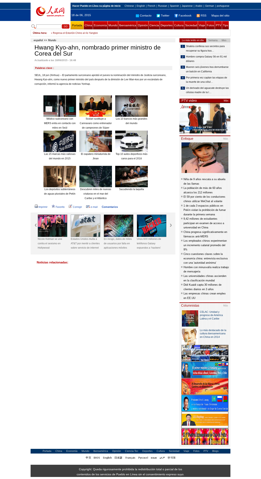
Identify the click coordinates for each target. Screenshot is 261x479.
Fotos (210, 25)
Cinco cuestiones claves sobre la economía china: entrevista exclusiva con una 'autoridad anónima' (206, 258)
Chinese (129, 5)
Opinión (143, 25)
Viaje (202, 25)
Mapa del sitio (220, 15)
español (38, 40)
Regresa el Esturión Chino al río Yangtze (75, 31)
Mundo (112, 25)
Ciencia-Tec (131, 451)
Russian (162, 5)
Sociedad (191, 25)
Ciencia (154, 25)
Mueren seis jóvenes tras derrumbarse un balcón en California (207, 69)
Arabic (198, 5)
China (88, 25)
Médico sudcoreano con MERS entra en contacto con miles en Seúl (60, 123)
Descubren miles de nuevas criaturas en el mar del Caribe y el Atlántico (95, 193)
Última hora (39, 33)
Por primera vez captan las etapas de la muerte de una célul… (206, 80)
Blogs (215, 451)
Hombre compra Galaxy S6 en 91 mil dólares (206, 59)
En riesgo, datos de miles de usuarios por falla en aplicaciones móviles (118, 243)
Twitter (165, 15)
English (141, 5)
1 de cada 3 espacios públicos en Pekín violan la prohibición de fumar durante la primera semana (205, 210)
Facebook (185, 15)
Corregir (77, 207)
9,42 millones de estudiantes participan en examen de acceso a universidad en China (204, 223)
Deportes (167, 25)
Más (226, 100)
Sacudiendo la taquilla (131, 189)
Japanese (187, 5)
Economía (100, 25)
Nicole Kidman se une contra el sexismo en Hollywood (50, 243)
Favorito (60, 207)
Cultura (179, 25)
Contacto (146, 15)
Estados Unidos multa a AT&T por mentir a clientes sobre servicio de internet (85, 243)
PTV (218, 25)
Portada (77, 25)
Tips (225, 25)
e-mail (94, 207)
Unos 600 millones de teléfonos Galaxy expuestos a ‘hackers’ (149, 243)
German (209, 5)
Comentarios (110, 206)
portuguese (223, 5)
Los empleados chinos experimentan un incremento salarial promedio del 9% (205, 245)
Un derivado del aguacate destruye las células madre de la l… (207, 90)
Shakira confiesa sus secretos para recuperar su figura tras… (205, 48)
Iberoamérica (127, 25)
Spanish (174, 5)
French (151, 5)
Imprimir (43, 207)
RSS (203, 15)
